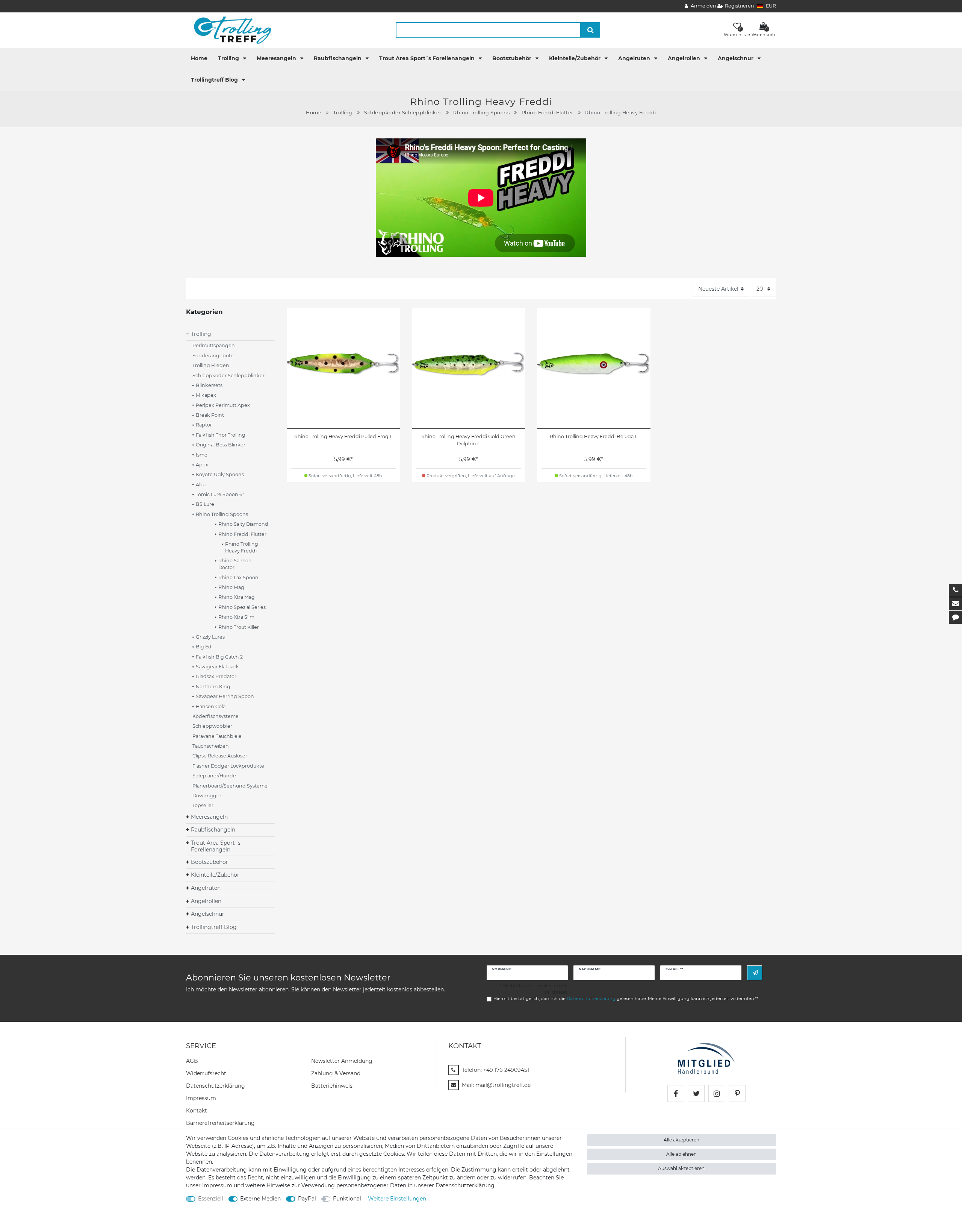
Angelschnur (736, 58)
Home (199, 58)
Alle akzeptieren (681, 1140)
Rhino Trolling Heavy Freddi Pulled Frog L (343, 436)
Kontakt (196, 1110)
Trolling (229, 58)
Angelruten (635, 58)
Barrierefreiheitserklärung (220, 1123)
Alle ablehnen (681, 1154)
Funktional (347, 1198)
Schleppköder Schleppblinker (403, 112)
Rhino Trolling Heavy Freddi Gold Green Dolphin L (468, 440)
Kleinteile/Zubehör (575, 58)
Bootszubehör (512, 58)
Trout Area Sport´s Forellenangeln (427, 58)
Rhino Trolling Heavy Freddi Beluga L (593, 436)
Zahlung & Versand (335, 1073)
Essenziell (210, 1198)
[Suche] (590, 30)
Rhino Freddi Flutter (547, 112)
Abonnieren (754, 972)
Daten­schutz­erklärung (215, 1085)
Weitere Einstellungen (397, 1198)
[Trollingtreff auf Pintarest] (737, 1093)
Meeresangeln (277, 58)
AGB (192, 1061)
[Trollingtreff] (229, 29)
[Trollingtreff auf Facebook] (676, 1093)
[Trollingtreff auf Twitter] (696, 1093)
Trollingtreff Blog (215, 79)
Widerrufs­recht (206, 1073)
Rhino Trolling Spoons (481, 112)
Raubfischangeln (338, 58)
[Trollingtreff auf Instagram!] (717, 1093)
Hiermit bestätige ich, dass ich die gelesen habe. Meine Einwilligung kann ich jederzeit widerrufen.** (625, 998)
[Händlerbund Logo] (706, 1058)
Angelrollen (685, 58)
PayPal (307, 1198)
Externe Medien (260, 1198)
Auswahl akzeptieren (681, 1168)
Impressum (201, 1098)
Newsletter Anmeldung (341, 1061)
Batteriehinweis (331, 1085)
